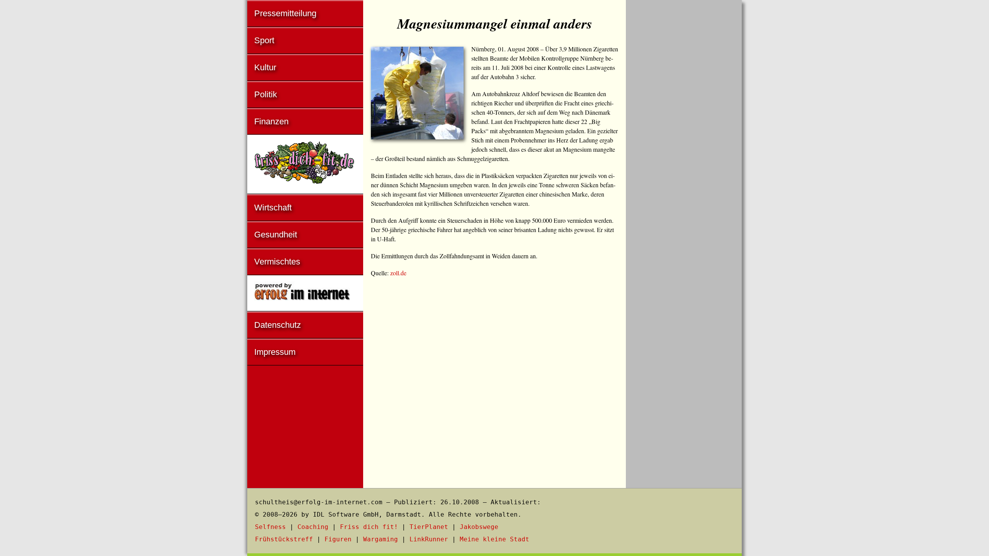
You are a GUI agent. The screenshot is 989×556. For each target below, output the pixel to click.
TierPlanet (429, 527)
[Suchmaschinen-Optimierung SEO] (305, 293)
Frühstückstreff (284, 539)
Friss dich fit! (369, 527)
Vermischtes (277, 261)
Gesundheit (275, 234)
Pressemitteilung (285, 13)
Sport (264, 40)
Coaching (312, 527)
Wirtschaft (273, 207)
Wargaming (380, 539)
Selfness (270, 527)
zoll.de (398, 273)
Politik (265, 94)
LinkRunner (429, 539)
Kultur (265, 67)
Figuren (338, 539)
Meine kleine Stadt (494, 539)
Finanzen (271, 121)
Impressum (275, 352)
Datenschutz (277, 325)
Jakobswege (479, 527)
